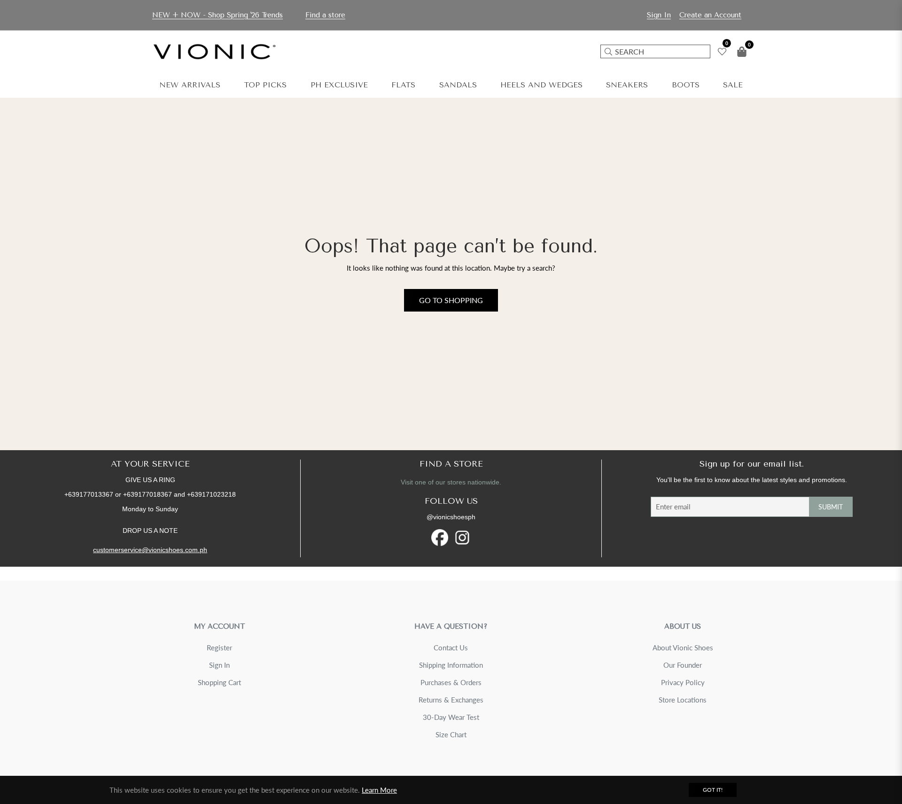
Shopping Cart (219, 682)
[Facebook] (439, 537)
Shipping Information (451, 665)
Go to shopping (451, 300)
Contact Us (451, 647)
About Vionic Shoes (683, 647)
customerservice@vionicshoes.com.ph (150, 550)
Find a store (325, 15)
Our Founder (682, 665)
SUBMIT (830, 507)
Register (219, 647)
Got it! (713, 789)
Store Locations (683, 699)
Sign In (219, 665)
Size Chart (451, 734)
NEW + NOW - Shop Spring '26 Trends (217, 15)
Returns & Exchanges (451, 699)
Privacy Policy (683, 682)
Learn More (379, 790)
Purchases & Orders (451, 682)
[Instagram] (462, 537)
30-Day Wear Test (451, 717)
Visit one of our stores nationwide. (451, 482)
